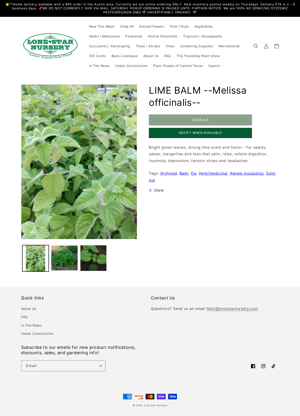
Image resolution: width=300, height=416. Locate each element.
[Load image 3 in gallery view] (93, 258)
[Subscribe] (100, 365)
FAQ (24, 317)
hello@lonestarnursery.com (232, 308)
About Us (28, 309)
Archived (168, 173)
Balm (184, 173)
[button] (256, 46)
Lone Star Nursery (155, 405)
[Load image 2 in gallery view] (64, 258)
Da (193, 173)
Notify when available (200, 133)
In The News (31, 325)
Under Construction (37, 333)
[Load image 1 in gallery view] (35, 258)
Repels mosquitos (247, 173)
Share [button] (159, 190)
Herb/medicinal (213, 173)
